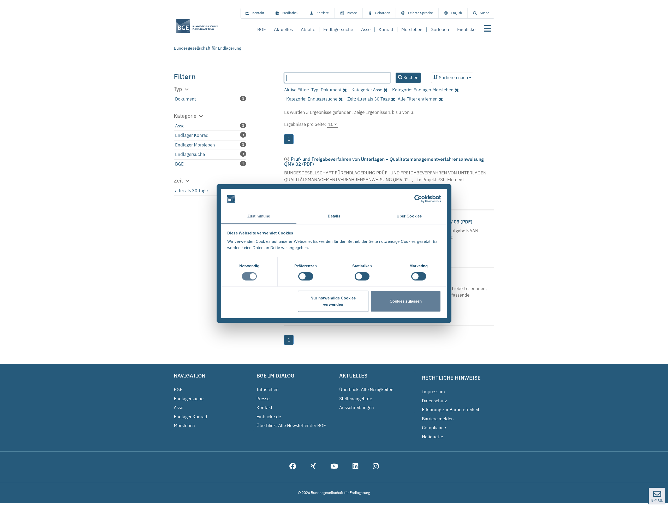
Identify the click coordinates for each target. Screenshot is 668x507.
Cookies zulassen (406, 301)
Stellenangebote (355, 399)
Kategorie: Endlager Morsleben (423, 90)
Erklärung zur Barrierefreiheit (450, 409)
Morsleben (184, 425)
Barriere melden (438, 419)
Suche (484, 13)
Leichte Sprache (420, 13)
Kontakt (258, 13)
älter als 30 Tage (191, 190)
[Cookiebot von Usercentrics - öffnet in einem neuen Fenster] (418, 199)
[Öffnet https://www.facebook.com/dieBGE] (293, 466)
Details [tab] (334, 216)
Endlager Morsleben (195, 145)
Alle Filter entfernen (418, 99)
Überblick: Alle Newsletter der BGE (291, 425)
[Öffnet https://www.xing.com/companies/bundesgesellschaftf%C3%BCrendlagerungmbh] (313, 466)
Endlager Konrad (191, 135)
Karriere (323, 13)
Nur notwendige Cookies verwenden (333, 301)
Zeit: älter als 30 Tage (368, 99)
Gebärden (382, 13)
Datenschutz (434, 401)
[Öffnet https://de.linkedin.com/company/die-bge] (355, 466)
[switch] (305, 276)
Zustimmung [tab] (259, 216)
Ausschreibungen (356, 407)
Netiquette (432, 437)
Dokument (185, 99)
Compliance (434, 428)
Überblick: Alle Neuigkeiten (366, 389)
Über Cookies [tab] (409, 216)
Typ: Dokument (326, 90)
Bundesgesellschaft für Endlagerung (207, 48)
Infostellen (268, 389)
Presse (352, 13)
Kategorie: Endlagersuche (311, 99)
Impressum (433, 391)
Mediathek (290, 13)
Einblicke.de (269, 417)
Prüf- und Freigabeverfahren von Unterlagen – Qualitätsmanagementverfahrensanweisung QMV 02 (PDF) (384, 161)
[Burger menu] (487, 28)
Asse (179, 126)
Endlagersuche (190, 154)
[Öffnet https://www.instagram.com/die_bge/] (375, 466)
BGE (179, 164)
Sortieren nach (453, 77)
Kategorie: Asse (366, 90)
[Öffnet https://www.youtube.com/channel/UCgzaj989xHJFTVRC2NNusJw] (334, 466)
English (456, 13)
